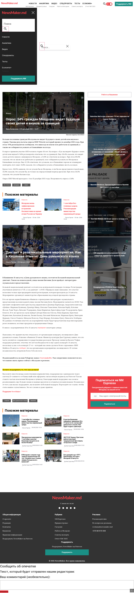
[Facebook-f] (59, 508)
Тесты (77, 3)
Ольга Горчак (27, 217)
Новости (33, 3)
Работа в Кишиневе (109, 95)
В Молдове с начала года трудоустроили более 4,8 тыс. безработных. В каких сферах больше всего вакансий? (31, 458)
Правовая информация (12, 535)
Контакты (7, 527)
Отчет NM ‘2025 (90, 6)
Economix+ (87, 3)
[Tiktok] (71, 508)
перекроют (42, 328)
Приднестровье (41, 6)
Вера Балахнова (12, 129)
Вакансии (7, 531)
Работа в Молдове (63, 6)
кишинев (33, 400)
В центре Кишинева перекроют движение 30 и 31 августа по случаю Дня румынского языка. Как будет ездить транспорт (73, 423)
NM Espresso (30, 6)
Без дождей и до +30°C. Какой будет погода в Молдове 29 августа (72, 456)
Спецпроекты (66, 3)
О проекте (7, 519)
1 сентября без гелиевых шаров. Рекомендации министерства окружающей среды (72, 208)
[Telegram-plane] (74, 508)
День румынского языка (20, 400)
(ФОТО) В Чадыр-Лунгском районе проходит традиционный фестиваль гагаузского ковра (73, 439)
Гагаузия (52, 6)
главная (6, 400)
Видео (54, 3)
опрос (26, 185)
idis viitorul (7, 185)
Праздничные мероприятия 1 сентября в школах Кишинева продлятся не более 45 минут (32, 439)
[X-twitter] (63, 508)
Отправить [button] (4, 591)
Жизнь (8, 113)
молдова (16, 185)
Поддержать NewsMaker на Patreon (17, 539)
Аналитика (44, 3)
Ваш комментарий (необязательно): (25, 577)
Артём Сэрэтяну (27, 446)
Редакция (7, 523)
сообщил (22, 348)
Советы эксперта (77, 6)
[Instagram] (67, 508)
